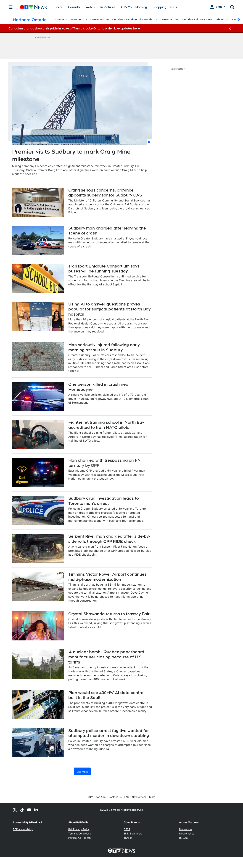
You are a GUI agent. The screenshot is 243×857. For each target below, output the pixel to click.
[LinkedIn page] (36, 809)
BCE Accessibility (23, 829)
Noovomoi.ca (186, 833)
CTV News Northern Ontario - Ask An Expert (184, 19)
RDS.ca (183, 837)
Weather (76, 19)
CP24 (127, 829)
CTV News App (97, 796)
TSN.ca (128, 837)
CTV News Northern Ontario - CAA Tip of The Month (119, 19)
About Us (222, 19)
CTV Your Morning (134, 7)
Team (152, 796)
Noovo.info (185, 829)
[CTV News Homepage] (33, 7)
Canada (74, 7)
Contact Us (115, 796)
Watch (90, 7)
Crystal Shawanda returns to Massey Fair (109, 614)
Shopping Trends (165, 7)
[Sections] (10, 7)
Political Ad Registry (79, 837)
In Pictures (107, 7)
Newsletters (139, 796)
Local (58, 7)
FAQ (126, 796)
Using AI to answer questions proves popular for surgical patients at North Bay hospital (109, 309)
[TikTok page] (22, 809)
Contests (61, 19)
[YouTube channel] (29, 809)
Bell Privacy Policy (78, 829)
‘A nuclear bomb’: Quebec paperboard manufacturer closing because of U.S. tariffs (106, 656)
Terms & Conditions (79, 833)
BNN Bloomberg (133, 833)
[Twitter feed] (15, 809)
